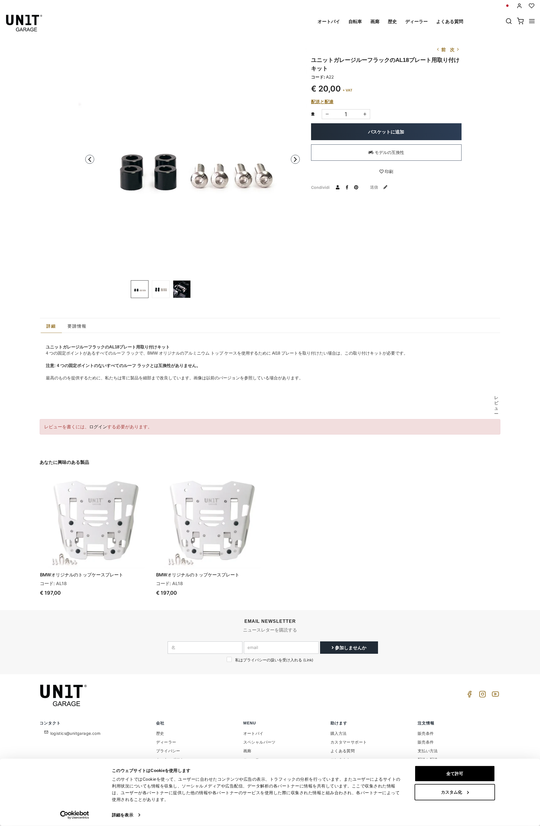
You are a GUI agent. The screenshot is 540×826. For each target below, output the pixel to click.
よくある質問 (449, 21)
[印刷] (131, 482)
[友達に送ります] (338, 187)
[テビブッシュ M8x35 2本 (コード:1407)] (192, 160)
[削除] (365, 114)
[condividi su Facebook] (347, 187)
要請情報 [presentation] (77, 326)
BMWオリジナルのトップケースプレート (81, 574)
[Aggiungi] (327, 114)
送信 (374, 187)
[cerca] (508, 22)
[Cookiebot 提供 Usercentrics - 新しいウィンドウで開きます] (74, 815)
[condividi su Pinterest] (356, 187)
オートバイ (329, 21)
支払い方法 (428, 750)
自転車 (355, 21)
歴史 (392, 21)
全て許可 (454, 773)
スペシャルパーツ (259, 742)
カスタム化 (451, 791)
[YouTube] (494, 695)
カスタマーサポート (348, 742)
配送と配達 (322, 101)
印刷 (388, 171)
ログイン (98, 426)
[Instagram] (481, 695)
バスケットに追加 (386, 132)
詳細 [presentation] (51, 326)
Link (308, 660)
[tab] (51, 326)
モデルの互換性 (389, 152)
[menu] (531, 22)
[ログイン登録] (519, 6)
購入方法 (338, 733)
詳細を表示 (122, 814)
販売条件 (426, 733)
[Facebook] (468, 695)
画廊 (374, 21)
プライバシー (168, 750)
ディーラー (416, 21)
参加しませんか (350, 647)
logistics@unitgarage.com (75, 733)
